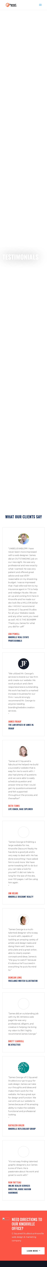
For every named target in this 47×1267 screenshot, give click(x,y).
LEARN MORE (32, 1251)
